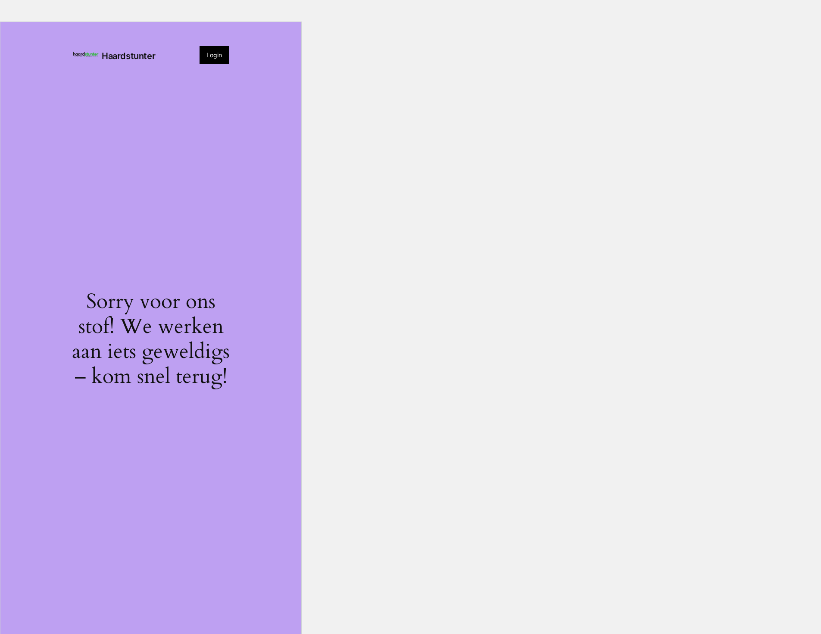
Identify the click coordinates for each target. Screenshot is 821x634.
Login (214, 55)
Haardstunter (128, 56)
